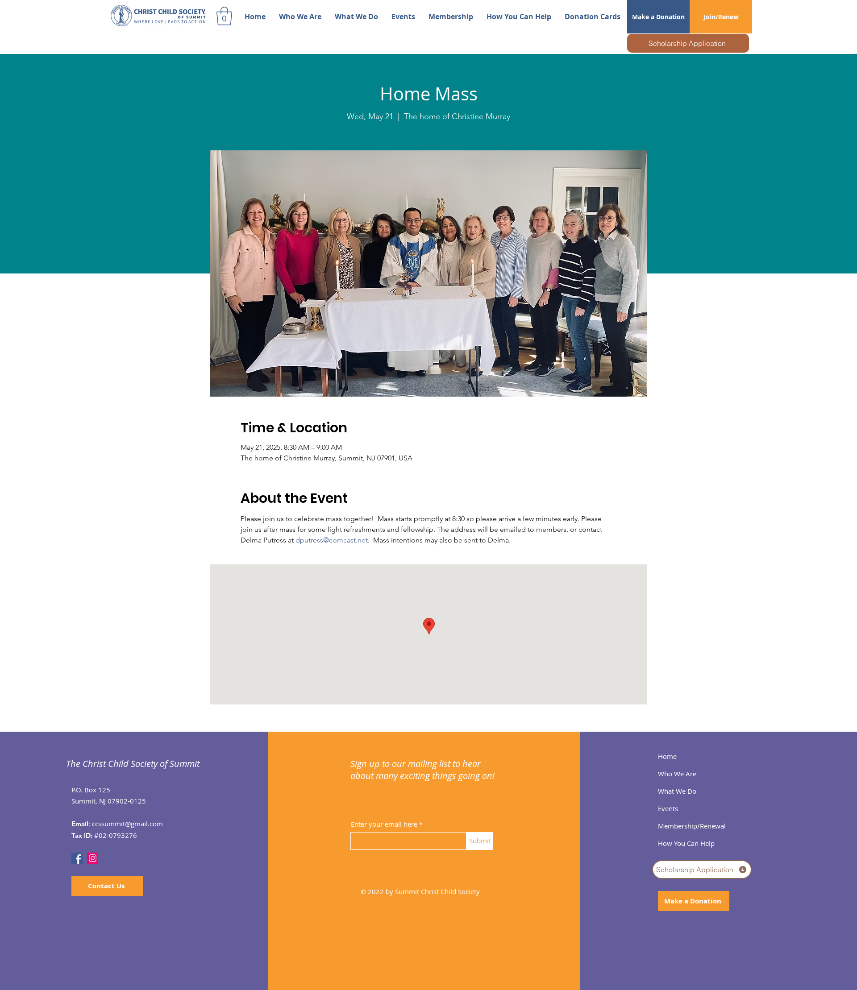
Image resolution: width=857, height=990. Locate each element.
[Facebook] (77, 858)
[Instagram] (92, 858)
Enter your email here (384, 824)
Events (668, 808)
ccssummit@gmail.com (127, 823)
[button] (224, 16)
